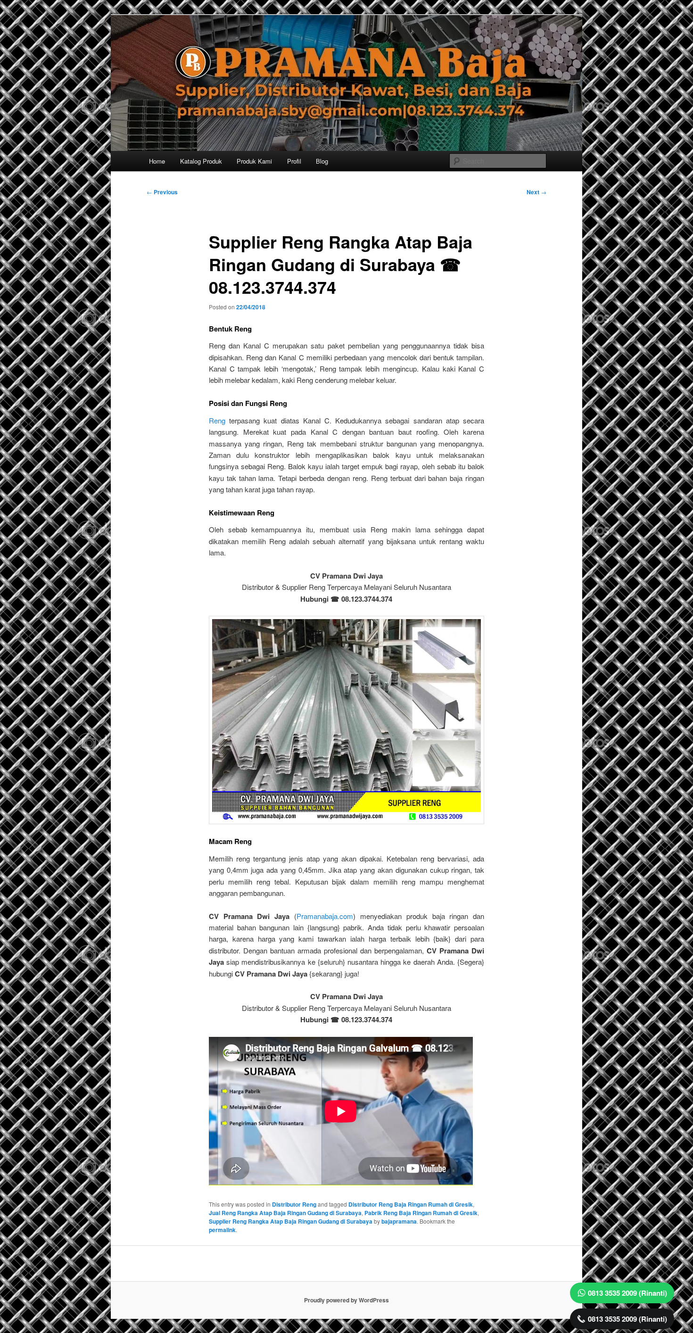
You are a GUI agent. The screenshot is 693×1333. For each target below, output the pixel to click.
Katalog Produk (201, 161)
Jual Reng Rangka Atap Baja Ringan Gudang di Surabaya (285, 1213)
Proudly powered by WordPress (346, 1300)
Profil (294, 161)
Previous (162, 192)
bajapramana (399, 1221)
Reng (217, 420)
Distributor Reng (294, 1204)
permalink (222, 1229)
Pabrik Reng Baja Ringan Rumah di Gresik (421, 1213)
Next (536, 192)
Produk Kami (254, 161)
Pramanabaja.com (325, 916)
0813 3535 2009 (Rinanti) (627, 1293)
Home (157, 161)
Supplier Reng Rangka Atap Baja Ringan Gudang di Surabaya (290, 1221)
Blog (322, 161)
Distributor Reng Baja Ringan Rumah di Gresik (410, 1204)
